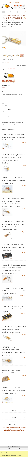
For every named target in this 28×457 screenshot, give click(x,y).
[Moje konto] (17, 12)
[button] (3, 12)
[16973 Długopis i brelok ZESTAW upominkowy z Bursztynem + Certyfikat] (8, 317)
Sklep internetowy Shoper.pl (14, 448)
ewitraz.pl (15, 443)
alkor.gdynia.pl (10, 443)
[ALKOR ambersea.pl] (9, 77)
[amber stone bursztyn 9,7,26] (14, 16)
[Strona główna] (14, 6)
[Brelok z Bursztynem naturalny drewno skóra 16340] (8, 378)
